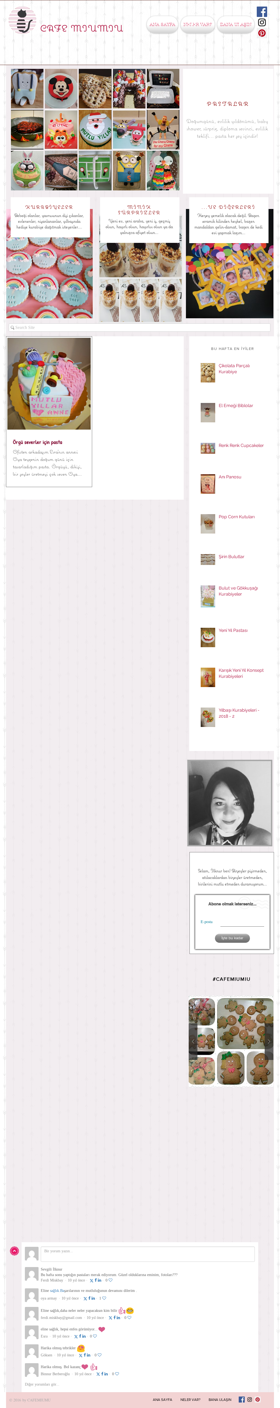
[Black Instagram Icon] (262, 22)
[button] (197, 24)
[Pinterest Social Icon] (262, 33)
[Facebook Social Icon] (262, 12)
